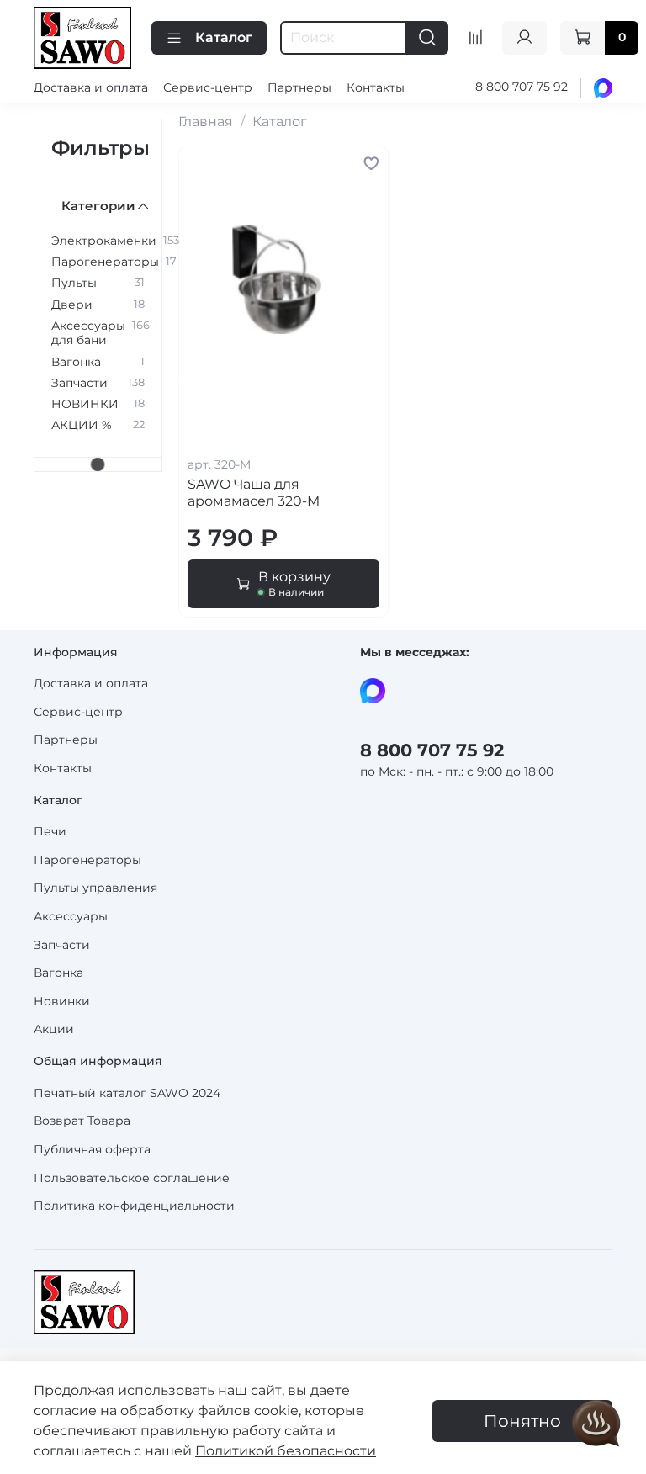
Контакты (376, 87)
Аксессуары (71, 916)
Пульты (74, 283)
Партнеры (299, 87)
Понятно (522, 1421)
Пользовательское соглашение (132, 1177)
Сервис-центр (207, 87)
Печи (50, 831)
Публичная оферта (92, 1149)
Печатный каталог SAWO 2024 (127, 1092)
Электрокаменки (103, 241)
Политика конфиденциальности (134, 1205)
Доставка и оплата (91, 87)
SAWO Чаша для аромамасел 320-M (254, 492)
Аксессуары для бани (88, 333)
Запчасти (79, 383)
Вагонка (76, 362)
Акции (54, 1029)
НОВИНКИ (85, 404)
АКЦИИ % (81, 425)
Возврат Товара (82, 1120)
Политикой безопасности (285, 1451)
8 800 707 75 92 (521, 86)
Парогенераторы (105, 262)
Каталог (223, 37)
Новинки (62, 1001)
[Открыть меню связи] (596, 1424)
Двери (72, 305)
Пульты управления (95, 887)
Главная (205, 122)
